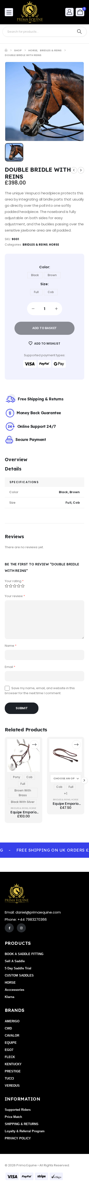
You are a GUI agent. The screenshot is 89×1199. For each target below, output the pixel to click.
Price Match (13, 1117)
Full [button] (36, 292)
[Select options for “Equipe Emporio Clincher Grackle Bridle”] (34, 744)
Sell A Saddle (15, 961)
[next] (81, 170)
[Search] (79, 31)
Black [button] (35, 275)
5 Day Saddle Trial (18, 968)
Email (10, 667)
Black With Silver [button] (22, 802)
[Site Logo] (30, 12)
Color (44, 266)
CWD (8, 1028)
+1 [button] (65, 793)
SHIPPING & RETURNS (21, 1124)
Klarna (9, 997)
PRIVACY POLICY (18, 1138)
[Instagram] (21, 927)
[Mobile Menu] (9, 12)
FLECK (10, 1057)
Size (44, 283)
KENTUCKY (13, 1064)
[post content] (23, 755)
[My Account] (69, 12)
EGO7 (9, 1050)
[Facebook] (9, 927)
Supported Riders (18, 1109)
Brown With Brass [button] (22, 792)
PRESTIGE (13, 1071)
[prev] (73, 170)
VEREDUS (12, 1085)
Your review (15, 596)
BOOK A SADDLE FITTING (24, 954)
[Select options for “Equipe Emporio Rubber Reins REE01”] (76, 744)
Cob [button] (51, 292)
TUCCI (9, 1078)
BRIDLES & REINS (35, 245)
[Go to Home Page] (6, 50)
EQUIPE (11, 1042)
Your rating (14, 581)
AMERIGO (12, 1021)
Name (10, 645)
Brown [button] (52, 275)
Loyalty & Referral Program (25, 1131)
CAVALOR (12, 1035)
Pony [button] (16, 777)
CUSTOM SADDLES (19, 975)
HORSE (54, 245)
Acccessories (14, 990)
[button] (84, 780)
